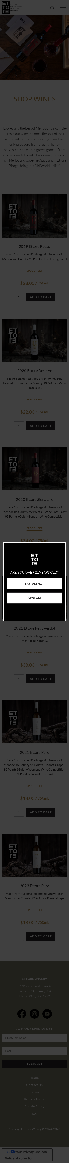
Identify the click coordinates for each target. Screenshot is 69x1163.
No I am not (34, 583)
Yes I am (34, 598)
